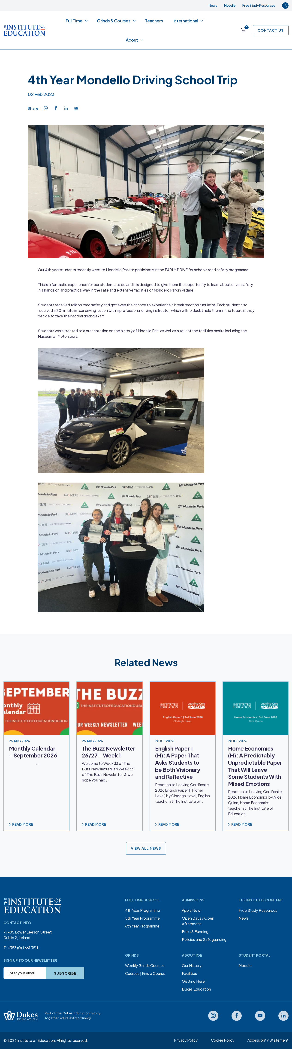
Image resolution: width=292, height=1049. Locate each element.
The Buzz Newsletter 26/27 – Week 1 (108, 752)
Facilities (189, 973)
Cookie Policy (222, 1040)
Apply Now (191, 910)
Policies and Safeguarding (204, 939)
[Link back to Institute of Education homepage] (24, 30)
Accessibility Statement (268, 1040)
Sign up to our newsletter (30, 960)
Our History (192, 965)
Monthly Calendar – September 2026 (33, 752)
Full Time (74, 20)
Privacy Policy (186, 1040)
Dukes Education (196, 989)
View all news (146, 848)
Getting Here (193, 981)
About (132, 40)
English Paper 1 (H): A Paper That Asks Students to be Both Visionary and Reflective (177, 762)
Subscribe (65, 973)
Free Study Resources (258, 5)
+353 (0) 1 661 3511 (23, 947)
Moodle (229, 5)
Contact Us (271, 30)
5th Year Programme (142, 918)
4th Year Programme (142, 910)
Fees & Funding (195, 931)
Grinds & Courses (113, 20)
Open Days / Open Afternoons (198, 921)
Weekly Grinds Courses (145, 965)
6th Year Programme (142, 926)
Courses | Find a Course (145, 973)
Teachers (154, 20)
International (186, 20)
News (213, 5)
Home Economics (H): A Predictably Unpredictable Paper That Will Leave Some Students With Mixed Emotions (255, 766)
